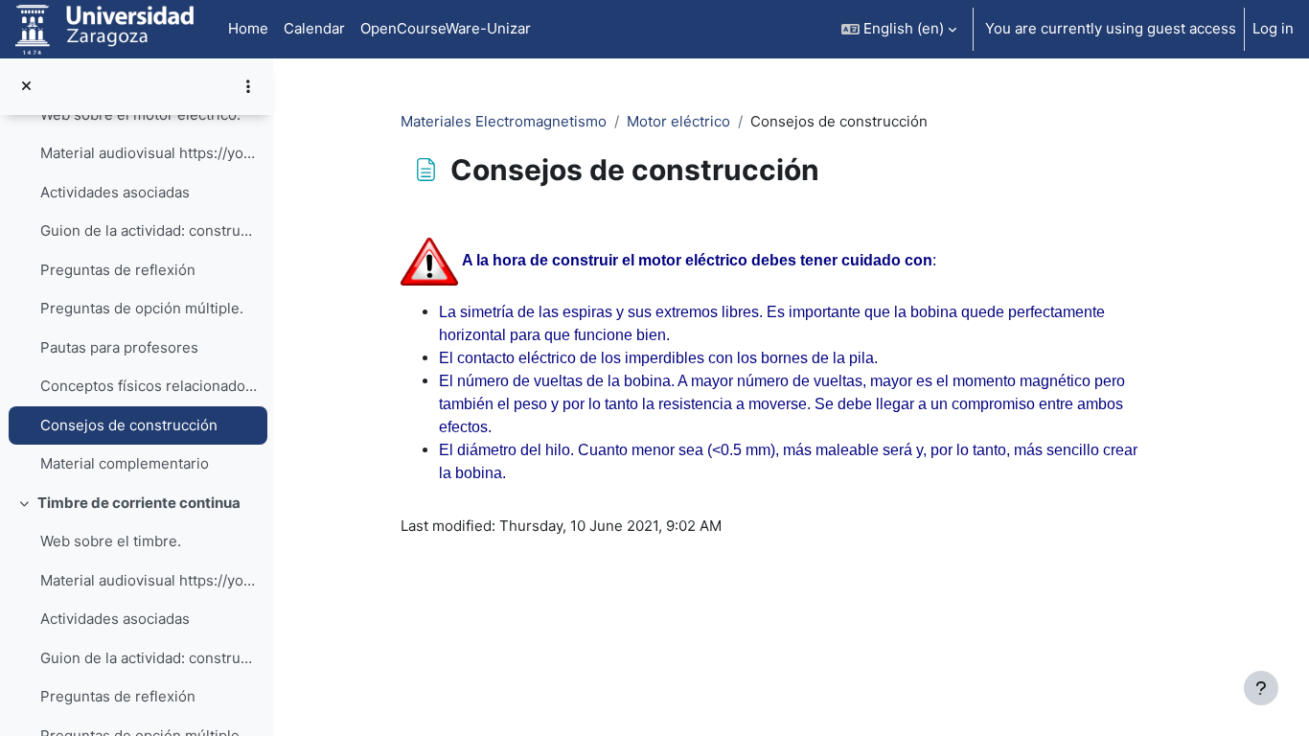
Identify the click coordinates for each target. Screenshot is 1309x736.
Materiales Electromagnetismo (504, 121)
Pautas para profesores (119, 347)
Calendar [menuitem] (314, 28)
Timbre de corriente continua (139, 503)
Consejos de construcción (129, 425)
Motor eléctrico (678, 121)
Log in (1273, 28)
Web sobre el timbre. (110, 541)
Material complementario (124, 463)
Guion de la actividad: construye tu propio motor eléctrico (149, 230)
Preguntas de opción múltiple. (141, 308)
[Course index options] (248, 86)
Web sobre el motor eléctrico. (140, 114)
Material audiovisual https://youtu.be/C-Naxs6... (149, 580)
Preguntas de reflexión (117, 270)
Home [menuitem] (248, 28)
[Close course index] (26, 86)
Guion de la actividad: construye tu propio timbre (149, 658)
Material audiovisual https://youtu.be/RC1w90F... (149, 153)
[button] (899, 29)
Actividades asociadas (115, 192)
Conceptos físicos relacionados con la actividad (149, 386)
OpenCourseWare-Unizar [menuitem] (445, 28)
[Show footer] (1261, 688)
